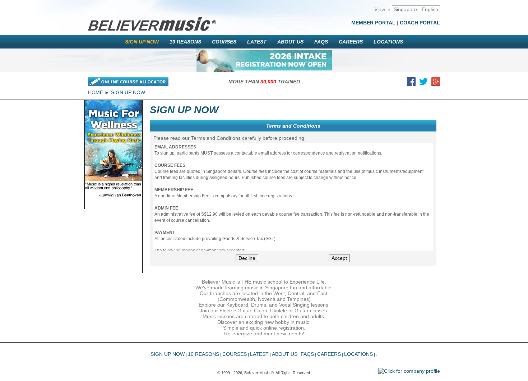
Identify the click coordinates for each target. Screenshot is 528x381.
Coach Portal (420, 23)
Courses (224, 42)
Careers (351, 42)
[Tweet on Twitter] (423, 83)
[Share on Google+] (435, 83)
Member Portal (373, 23)
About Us (290, 42)
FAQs (321, 42)
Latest (257, 42)
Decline (246, 258)
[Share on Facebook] (411, 83)
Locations (388, 42)
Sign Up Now (142, 42)
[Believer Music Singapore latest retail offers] (264, 60)
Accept (339, 258)
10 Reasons (185, 42)
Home (95, 92)
